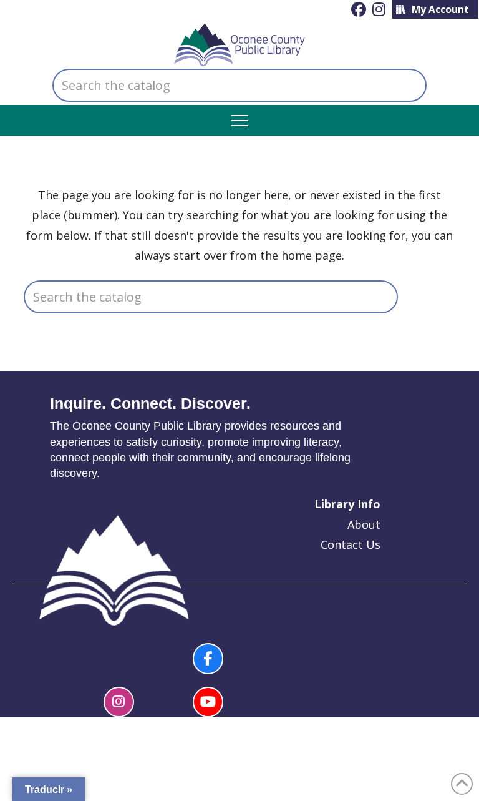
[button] (239, 120)
